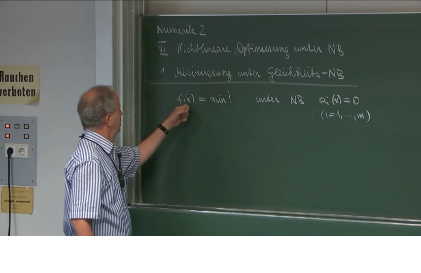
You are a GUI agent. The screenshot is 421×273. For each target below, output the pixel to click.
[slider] (205, 231)
